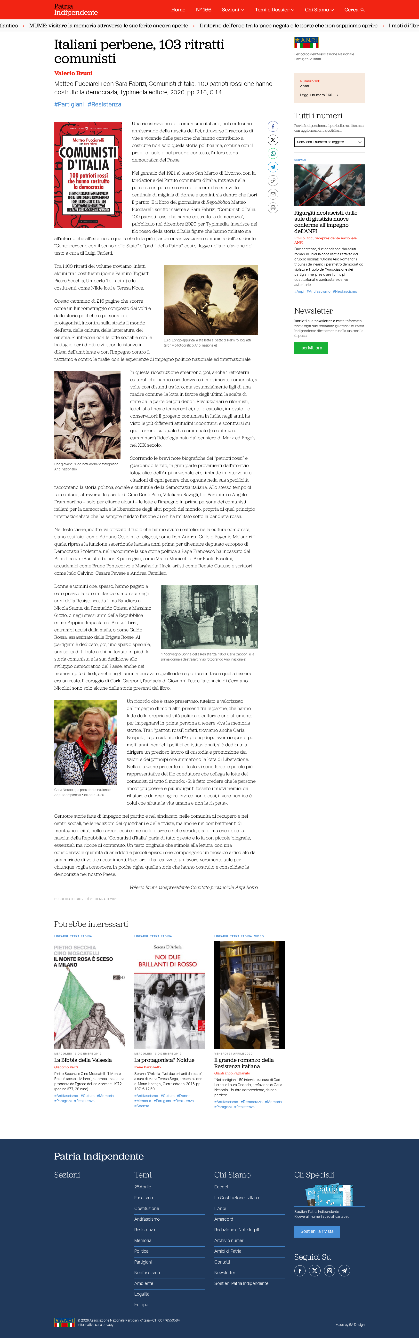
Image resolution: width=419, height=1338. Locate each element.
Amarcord (223, 1219)
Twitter (315, 1270)
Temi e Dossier (272, 9)
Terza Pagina (81, 936)
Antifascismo (67, 1096)
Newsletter (224, 1273)
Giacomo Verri (66, 1067)
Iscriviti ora (311, 348)
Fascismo (143, 1198)
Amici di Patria (227, 1251)
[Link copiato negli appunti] (273, 180)
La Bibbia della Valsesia (83, 1060)
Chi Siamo (317, 9)
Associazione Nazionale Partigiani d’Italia (119, 1320)
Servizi (300, 160)
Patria (76, 9)
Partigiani (71, 105)
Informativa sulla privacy (95, 1325)
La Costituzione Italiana (236, 1198)
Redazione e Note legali (236, 1230)
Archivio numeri (229, 1241)
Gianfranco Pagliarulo (232, 1073)
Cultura (89, 1096)
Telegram (344, 1270)
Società (143, 1106)
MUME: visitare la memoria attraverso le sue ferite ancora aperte (91, 25)
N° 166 (203, 9)
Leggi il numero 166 (316, 95)
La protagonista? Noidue (164, 1060)
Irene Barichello (147, 1067)
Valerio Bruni (73, 73)
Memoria (106, 1096)
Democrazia (253, 1102)
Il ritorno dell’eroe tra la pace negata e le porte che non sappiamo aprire (272, 25)
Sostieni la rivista (317, 1231)
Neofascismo (346, 291)
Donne (185, 1096)
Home (178, 9)
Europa (141, 1305)
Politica (141, 1251)
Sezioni (230, 9)
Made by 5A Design (350, 1325)
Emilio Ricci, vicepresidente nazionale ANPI (325, 240)
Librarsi (61, 936)
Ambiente (143, 1284)
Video (259, 936)
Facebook (300, 1270)
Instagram (329, 1270)
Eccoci (221, 1187)
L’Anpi (220, 1209)
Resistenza (106, 105)
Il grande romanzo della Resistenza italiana (244, 1063)
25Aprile (142, 1187)
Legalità (141, 1294)
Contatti (222, 1262)
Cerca (352, 9)
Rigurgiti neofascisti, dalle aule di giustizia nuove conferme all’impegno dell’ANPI (325, 222)
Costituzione (146, 1209)
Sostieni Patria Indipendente (241, 1284)
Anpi (300, 291)
